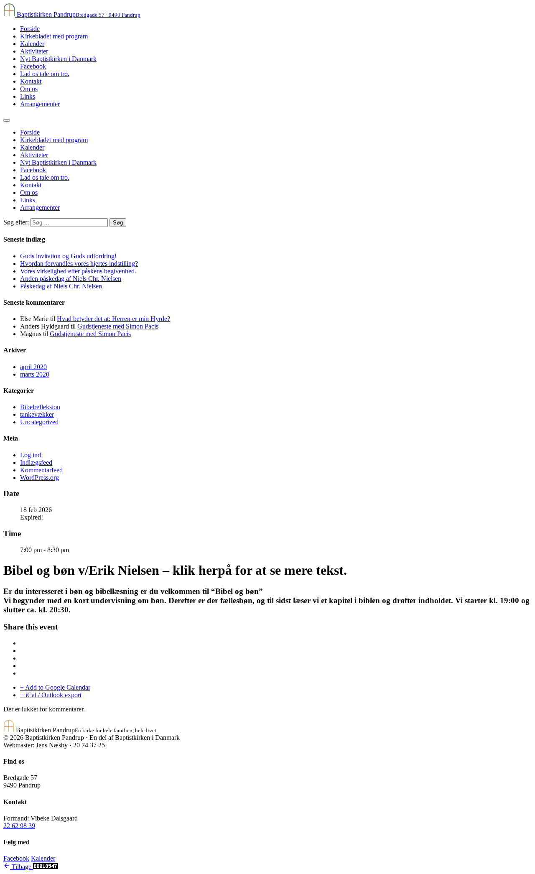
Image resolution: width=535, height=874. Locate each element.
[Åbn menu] (6, 120)
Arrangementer (40, 103)
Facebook (33, 66)
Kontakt (30, 81)
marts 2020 (34, 374)
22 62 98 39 (19, 825)
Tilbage (21, 866)
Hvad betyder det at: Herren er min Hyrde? (113, 318)
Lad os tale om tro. (44, 73)
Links (27, 96)
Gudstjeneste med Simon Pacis (117, 326)
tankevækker (37, 414)
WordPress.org (39, 477)
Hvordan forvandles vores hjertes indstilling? (79, 263)
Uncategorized (39, 422)
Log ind (30, 455)
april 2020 (33, 366)
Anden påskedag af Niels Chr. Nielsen (70, 278)
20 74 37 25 (89, 745)
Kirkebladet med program (54, 36)
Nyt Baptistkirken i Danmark (58, 58)
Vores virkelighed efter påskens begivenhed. (78, 271)
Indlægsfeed (36, 462)
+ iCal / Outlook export (51, 694)
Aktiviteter (34, 51)
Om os (29, 88)
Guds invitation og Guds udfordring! (68, 256)
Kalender (32, 43)
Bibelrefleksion (40, 406)
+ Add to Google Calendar (55, 687)
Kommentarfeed (41, 470)
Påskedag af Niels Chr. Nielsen (61, 286)
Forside (30, 28)
